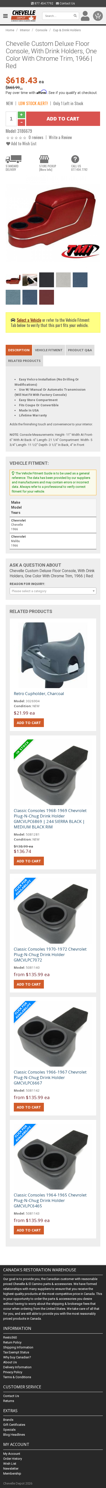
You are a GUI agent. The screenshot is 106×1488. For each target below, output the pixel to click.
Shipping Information (18, 1347)
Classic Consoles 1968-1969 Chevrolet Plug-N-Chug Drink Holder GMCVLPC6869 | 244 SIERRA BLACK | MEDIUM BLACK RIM (50, 819)
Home (10, 30)
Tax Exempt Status (16, 1352)
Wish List (9, 1463)
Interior (25, 30)
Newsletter (10, 1468)
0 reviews (36, 137)
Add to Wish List (23, 143)
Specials (9, 1429)
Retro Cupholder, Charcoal (39, 693)
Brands (8, 1420)
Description (19, 350)
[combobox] (53, 590)
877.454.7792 (43, 3)
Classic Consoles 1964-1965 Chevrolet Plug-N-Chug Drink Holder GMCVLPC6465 (50, 1200)
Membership (12, 1473)
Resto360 (10, 1337)
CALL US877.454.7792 (79, 168)
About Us (10, 1362)
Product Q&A (80, 350)
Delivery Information (17, 1367)
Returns (8, 1401)
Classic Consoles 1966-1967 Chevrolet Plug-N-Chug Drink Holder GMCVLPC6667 (50, 1077)
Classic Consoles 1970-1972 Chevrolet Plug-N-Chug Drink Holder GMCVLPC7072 (50, 954)
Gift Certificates (14, 1425)
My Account (11, 1454)
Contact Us (67, 3)
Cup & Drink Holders (67, 30)
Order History (12, 1458)
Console (41, 30)
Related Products (24, 360)
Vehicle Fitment (49, 350)
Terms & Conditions (17, 1377)
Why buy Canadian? (17, 1357)
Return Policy (12, 1342)
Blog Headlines (14, 1434)
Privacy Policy (12, 1372)
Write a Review (60, 137)
